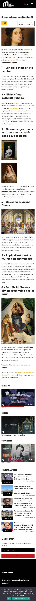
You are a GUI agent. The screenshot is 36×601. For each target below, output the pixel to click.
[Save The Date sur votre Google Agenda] (4, 23)
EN (27, 4)
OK (9, 598)
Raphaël (27, 49)
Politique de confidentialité (21, 598)
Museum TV (14, 60)
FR (25, 4)
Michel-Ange (14, 108)
